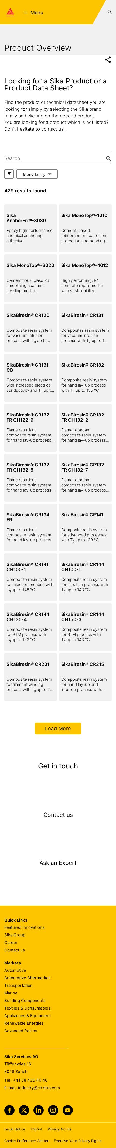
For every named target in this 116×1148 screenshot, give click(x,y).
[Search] (110, 12)
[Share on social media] (108, 60)
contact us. (53, 129)
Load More (58, 728)
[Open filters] (9, 174)
